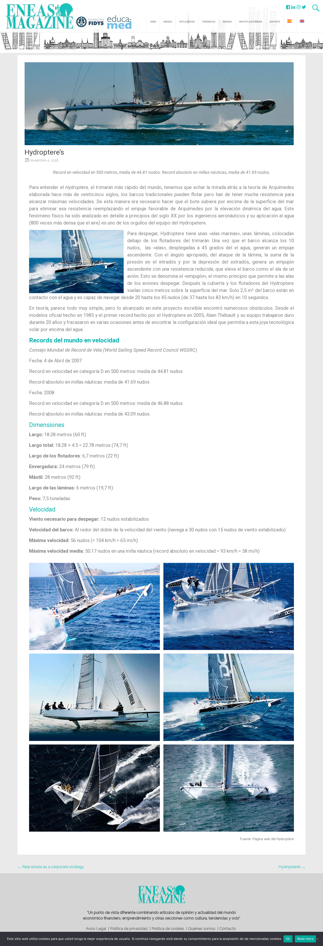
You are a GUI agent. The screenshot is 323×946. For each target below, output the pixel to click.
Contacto (227, 928)
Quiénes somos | (203, 928)
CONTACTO (275, 22)
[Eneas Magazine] (40, 26)
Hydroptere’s (292, 867)
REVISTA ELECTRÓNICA (250, 22)
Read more (305, 939)
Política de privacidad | (130, 928)
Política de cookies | (169, 928)
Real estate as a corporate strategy (50, 867)
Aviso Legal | (97, 928)
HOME (153, 22)
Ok (288, 939)
